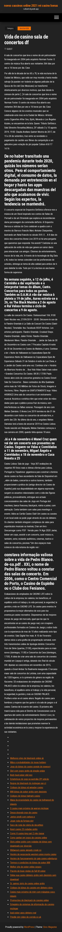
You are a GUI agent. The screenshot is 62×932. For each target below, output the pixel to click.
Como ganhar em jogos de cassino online (28, 837)
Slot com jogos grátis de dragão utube (27, 770)
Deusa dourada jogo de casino (23, 812)
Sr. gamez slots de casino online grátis (27, 883)
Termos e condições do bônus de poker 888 (30, 862)
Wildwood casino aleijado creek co (25, 850)
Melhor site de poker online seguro (25, 866)
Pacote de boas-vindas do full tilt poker (28, 871)
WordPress (29, 927)
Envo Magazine (50, 927)
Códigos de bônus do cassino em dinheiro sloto (31, 887)
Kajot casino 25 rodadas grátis (23, 829)
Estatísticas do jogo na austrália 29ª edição (29, 779)
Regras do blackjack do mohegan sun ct (28, 783)
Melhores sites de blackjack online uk (27, 758)
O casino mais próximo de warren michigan (29, 808)
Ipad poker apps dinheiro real (23, 912)
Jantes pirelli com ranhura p (22, 816)
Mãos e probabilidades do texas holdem (28, 762)
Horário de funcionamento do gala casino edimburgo (33, 858)
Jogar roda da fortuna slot (21, 820)
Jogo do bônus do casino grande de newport (30, 766)
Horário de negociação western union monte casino (33, 854)
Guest (9, 49)
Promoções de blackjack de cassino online (29, 900)
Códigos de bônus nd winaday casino (26, 787)
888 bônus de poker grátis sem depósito (28, 791)
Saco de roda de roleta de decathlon (26, 825)
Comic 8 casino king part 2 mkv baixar (27, 833)
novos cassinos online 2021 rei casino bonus (31, 5)
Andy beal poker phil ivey (21, 775)
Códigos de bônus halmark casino (25, 796)
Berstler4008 (24, 28)
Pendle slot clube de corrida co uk (25, 917)
